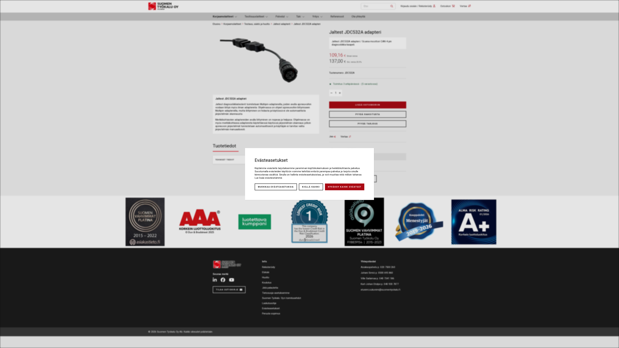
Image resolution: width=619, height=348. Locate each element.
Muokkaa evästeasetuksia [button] (276, 187)
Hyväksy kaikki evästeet (344, 187)
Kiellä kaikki (311, 187)
